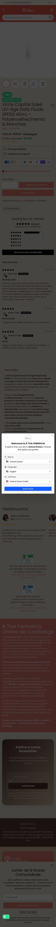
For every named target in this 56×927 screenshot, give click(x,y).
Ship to (11, 457)
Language (12, 467)
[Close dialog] (52, 435)
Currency (12, 477)
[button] (6, 917)
